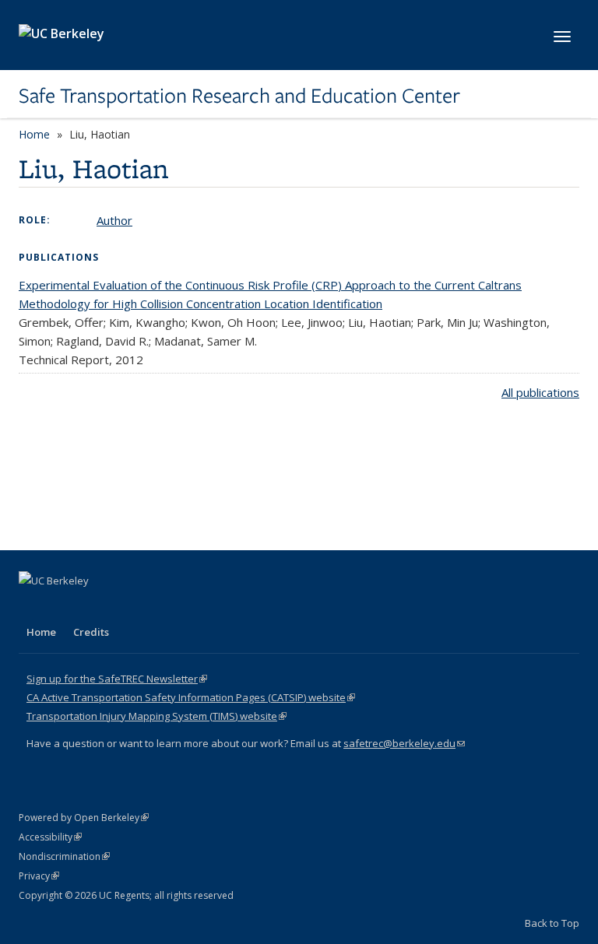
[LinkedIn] (63, 607)
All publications (540, 392)
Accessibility (50, 837)
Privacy (39, 876)
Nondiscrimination (64, 856)
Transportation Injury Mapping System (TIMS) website (156, 716)
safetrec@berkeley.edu (404, 743)
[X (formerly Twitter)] (32, 607)
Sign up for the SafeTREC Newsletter (116, 679)
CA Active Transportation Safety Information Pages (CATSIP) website (190, 697)
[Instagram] (124, 607)
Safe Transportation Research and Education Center (239, 96)
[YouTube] (93, 607)
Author (114, 220)
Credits (91, 632)
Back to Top (552, 923)
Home (34, 134)
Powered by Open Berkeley (84, 817)
